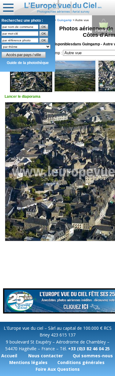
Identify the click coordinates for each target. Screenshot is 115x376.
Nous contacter (45, 356)
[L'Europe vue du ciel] (64, 7)
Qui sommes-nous (93, 356)
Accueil (9, 356)
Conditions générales (81, 362)
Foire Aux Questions (58, 369)
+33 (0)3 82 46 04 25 (89, 348)
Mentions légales (28, 362)
